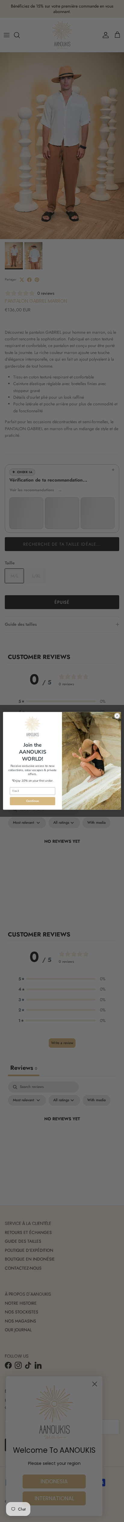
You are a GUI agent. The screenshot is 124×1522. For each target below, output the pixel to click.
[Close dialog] (117, 716)
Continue (32, 801)
